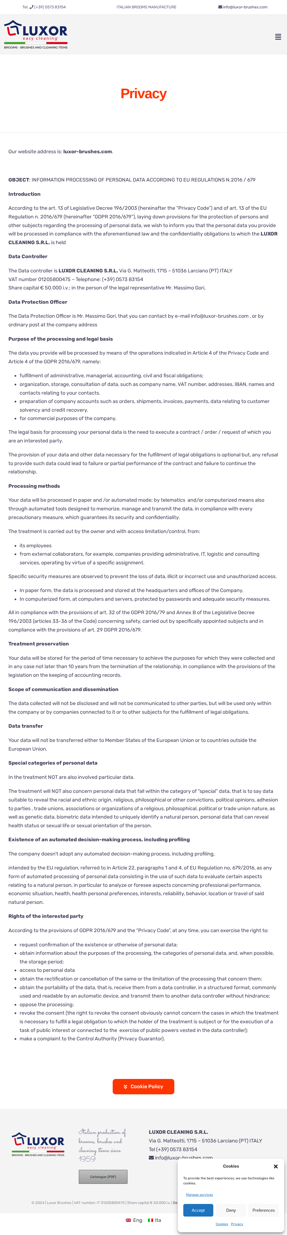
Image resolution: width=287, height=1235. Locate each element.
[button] (276, 1166)
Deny (231, 1210)
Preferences (264, 1210)
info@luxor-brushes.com (244, 7)
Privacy (237, 1224)
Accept (198, 1210)
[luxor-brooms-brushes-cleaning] (36, 17)
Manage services (199, 1195)
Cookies (222, 1224)
